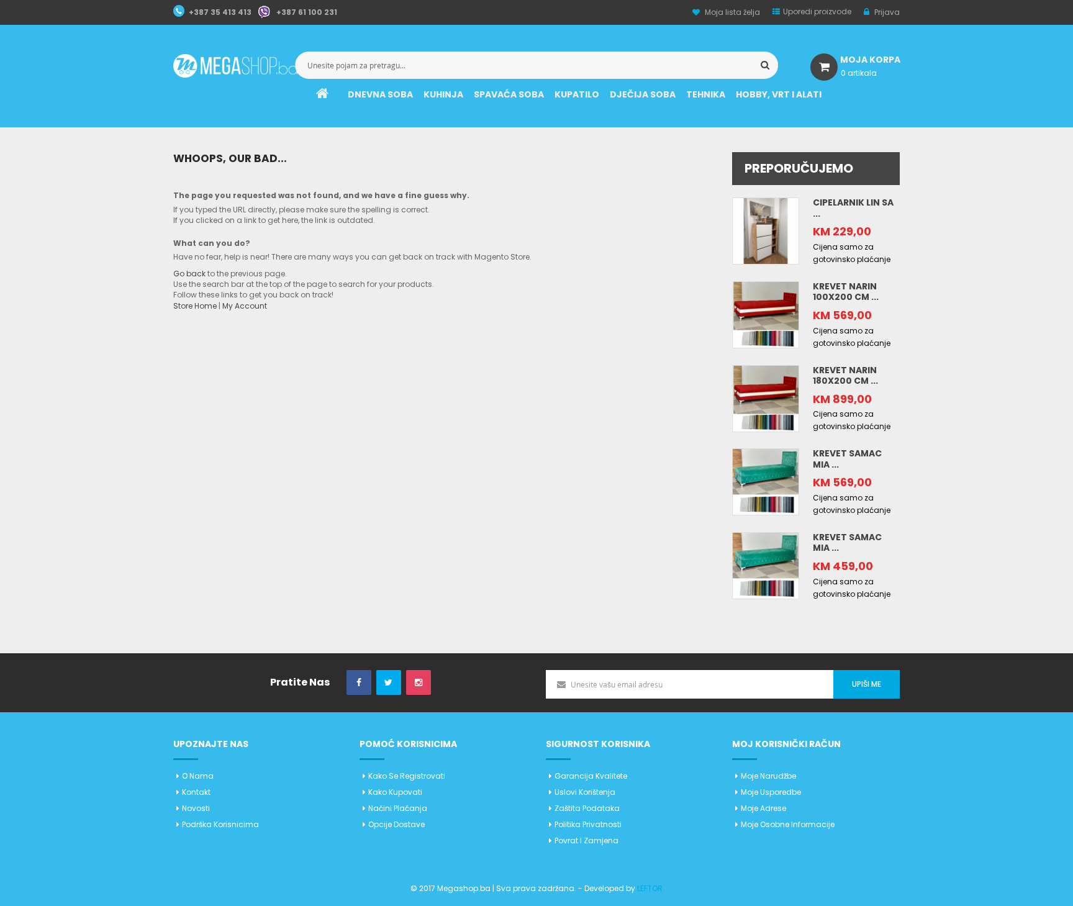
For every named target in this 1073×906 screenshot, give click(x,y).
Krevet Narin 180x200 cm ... (845, 375)
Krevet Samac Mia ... (847, 459)
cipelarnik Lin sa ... (853, 208)
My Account (244, 306)
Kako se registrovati (406, 776)
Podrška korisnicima (220, 824)
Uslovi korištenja (585, 792)
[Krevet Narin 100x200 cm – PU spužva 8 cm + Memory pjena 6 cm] (766, 314)
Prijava (886, 12)
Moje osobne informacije (788, 824)
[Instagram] (418, 682)
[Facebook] (358, 682)
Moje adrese (763, 808)
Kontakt (196, 792)
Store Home (195, 306)
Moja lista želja (732, 12)
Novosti (196, 808)
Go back (189, 273)
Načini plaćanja (397, 808)
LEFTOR (650, 888)
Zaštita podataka (587, 808)
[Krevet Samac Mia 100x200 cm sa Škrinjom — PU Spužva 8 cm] (766, 564)
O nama (198, 776)
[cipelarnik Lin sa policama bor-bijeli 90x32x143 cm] (766, 230)
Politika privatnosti (588, 824)
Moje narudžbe (768, 776)
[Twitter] (388, 682)
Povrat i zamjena (586, 840)
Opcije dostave (396, 824)
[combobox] (536, 65)
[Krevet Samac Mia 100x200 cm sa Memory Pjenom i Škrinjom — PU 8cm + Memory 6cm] (766, 481)
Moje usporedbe (771, 792)
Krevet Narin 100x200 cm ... (846, 292)
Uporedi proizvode (817, 11)
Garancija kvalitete (591, 776)
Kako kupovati (395, 792)
